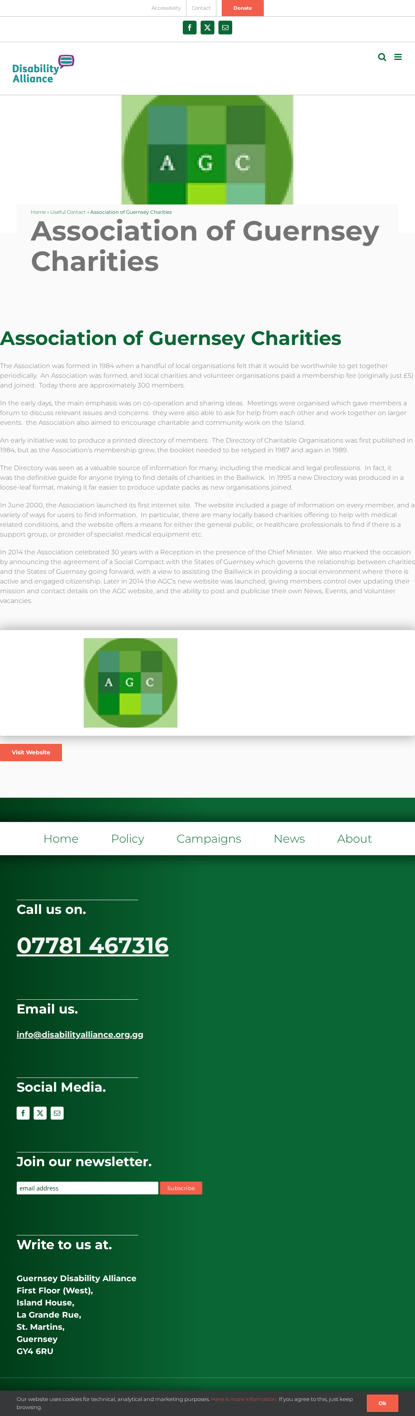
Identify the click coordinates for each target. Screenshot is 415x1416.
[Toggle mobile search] (382, 57)
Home (38, 212)
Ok (383, 1403)
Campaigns (209, 838)
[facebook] (23, 1113)
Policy (127, 838)
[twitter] (40, 1113)
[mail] (57, 1113)
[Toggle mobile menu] (398, 57)
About (354, 838)
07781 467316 (93, 945)
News (289, 838)
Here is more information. (244, 1399)
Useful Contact (68, 212)
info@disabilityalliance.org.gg (80, 1034)
